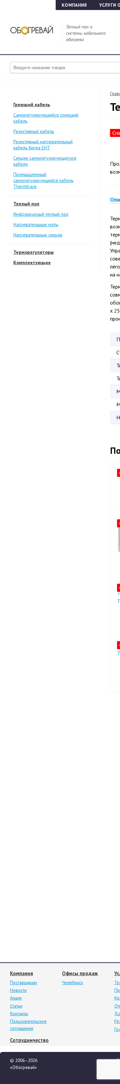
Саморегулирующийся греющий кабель (45, 118)
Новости (18, 990)
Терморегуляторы (33, 252)
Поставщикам (23, 982)
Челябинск (72, 982)
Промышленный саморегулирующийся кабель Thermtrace (43, 180)
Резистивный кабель (33, 131)
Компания (74, 5)
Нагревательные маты (35, 224)
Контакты (19, 1014)
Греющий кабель (31, 105)
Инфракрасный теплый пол (40, 214)
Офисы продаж (80, 973)
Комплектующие (32, 262)
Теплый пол (26, 204)
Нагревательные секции (37, 235)
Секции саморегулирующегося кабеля (44, 161)
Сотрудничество (29, 1040)
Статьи (16, 1006)
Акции (16, 998)
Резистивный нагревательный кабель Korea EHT (43, 145)
